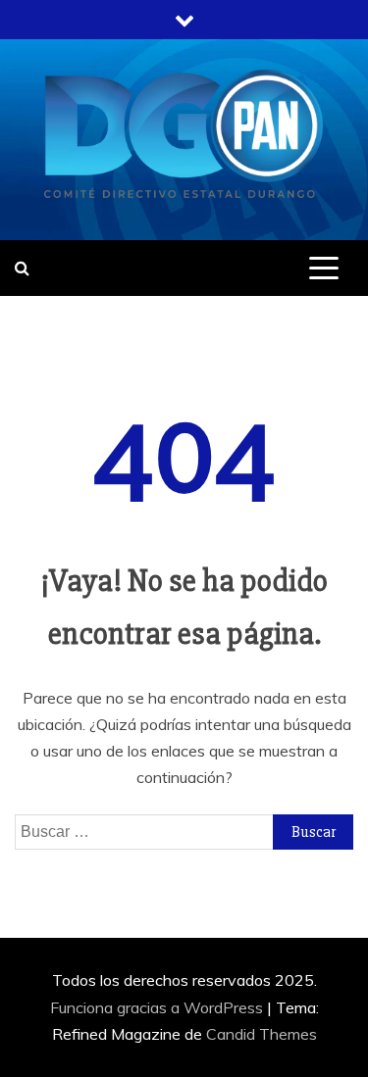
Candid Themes (261, 1034)
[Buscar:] (184, 831)
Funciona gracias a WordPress (158, 1007)
